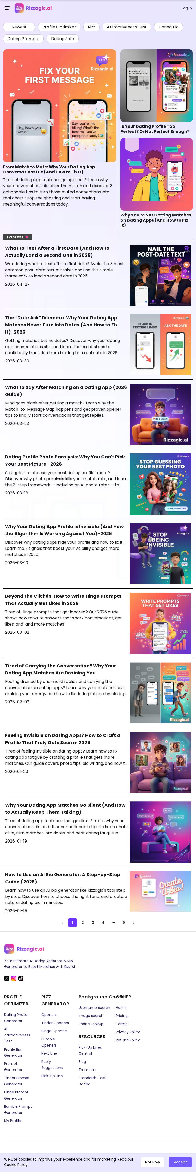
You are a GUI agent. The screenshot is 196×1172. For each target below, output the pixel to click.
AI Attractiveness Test (17, 1035)
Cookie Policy (16, 1164)
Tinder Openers (55, 1022)
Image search (91, 1015)
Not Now (152, 1162)
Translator (88, 1069)
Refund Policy (128, 1040)
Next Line (49, 1053)
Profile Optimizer (59, 27)
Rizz (91, 27)
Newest (19, 27)
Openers (49, 1014)
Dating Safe (62, 39)
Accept (180, 1162)
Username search (94, 1007)
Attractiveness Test (127, 27)
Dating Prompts (23, 39)
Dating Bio (168, 27)
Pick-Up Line (52, 1075)
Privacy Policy (128, 1032)
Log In (187, 8)
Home (121, 1007)
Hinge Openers (54, 1031)
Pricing (122, 1015)
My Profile (12, 1120)
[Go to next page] (133, 922)
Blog (82, 1061)
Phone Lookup (91, 1023)
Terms (121, 1023)
